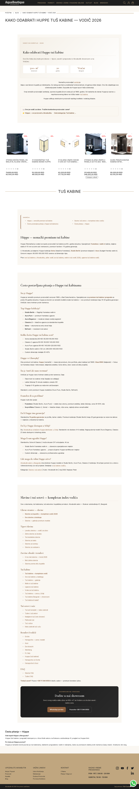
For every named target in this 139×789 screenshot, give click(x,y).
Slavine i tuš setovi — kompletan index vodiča (89, 221)
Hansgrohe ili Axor (31, 663)
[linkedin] (132, 773)
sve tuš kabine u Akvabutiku (34, 258)
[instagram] (117, 768)
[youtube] (122, 768)
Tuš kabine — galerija (32, 580)
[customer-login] (129, 3)
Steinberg (28, 650)
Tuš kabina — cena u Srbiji (34, 593)
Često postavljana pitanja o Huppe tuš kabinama (42, 224)
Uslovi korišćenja (38, 771)
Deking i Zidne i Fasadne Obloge (70, 3)
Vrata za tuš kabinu (32, 590)
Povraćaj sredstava (39, 779)
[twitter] (132, 768)
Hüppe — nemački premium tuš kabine (39, 221)
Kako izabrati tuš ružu (33, 627)
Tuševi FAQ (29, 676)
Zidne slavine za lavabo (33, 534)
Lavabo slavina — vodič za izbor (36, 530)
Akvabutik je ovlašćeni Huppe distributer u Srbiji (40, 430)
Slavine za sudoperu (32, 547)
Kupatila (7, 776)
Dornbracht (29, 646)
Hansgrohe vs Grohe (32, 660)
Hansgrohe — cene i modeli (35, 640)
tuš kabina (84, 94)
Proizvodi (42, 3)
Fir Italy (27, 653)
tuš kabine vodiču (59, 466)
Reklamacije (36, 774)
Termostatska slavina (32, 537)
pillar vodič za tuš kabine (55, 258)
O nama (63, 771)
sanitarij (77, 82)
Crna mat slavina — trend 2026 (36, 557)
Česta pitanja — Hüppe (81, 224)
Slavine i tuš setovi (35, 470)
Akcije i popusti (10, 771)
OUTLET (89, 3)
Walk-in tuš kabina (31, 583)
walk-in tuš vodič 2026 (72, 258)
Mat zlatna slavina (31, 560)
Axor (26, 643)
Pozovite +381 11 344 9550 (79, 709)
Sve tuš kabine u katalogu (34, 577)
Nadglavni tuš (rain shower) (35, 617)
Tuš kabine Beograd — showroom (37, 597)
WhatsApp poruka (56, 709)
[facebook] (127, 768)
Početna (8, 13)
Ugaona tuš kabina (31, 587)
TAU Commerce (128, 786)
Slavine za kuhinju (31, 544)
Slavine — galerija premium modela (37, 521)
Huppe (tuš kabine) (32, 656)
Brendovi (104, 3)
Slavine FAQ (29, 673)
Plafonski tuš (29, 620)
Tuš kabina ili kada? (32, 600)
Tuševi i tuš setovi (31, 613)
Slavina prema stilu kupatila (35, 564)
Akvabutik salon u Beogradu (31, 463)
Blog (96, 3)
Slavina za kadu (30, 540)
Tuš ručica (28, 623)
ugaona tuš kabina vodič (90, 258)
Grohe (27, 636)
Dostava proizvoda (39, 776)
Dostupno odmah (91, 177)
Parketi (51, 3)
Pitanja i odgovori (66, 774)
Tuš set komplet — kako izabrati (36, 610)
